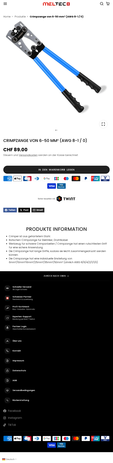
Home (7, 16)
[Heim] (56, 4)
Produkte (20, 16)
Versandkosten (28, 155)
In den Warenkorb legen (56, 169)
